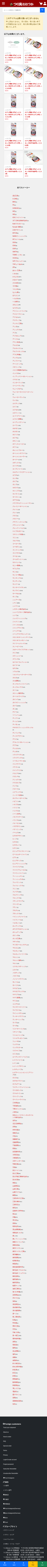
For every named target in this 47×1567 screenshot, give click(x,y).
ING (14, 214)
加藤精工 (15, 1139)
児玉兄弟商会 (17, 1123)
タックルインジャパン (20, 684)
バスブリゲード (18, 817)
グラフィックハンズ (19, 522)
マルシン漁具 (17, 960)
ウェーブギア (17, 389)
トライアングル (18, 758)
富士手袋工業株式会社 (20, 1176)
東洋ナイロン (17, 1248)
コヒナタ (15, 540)
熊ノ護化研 (16, 1317)
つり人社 (15, 289)
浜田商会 (15, 1295)
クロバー (15, 519)
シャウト (15, 606)
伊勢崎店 (7, 1504)
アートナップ (17, 364)
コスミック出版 (18, 534)
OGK (14, 242)
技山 (14, 1214)
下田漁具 (15, 1106)
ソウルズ (15, 671)
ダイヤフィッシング (19, 702)
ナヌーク (15, 789)
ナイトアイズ (17, 770)
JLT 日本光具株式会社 (20, 220)
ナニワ (15, 786)
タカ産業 (15, 681)
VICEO (15, 258)
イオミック (16, 367)
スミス (15, 653)
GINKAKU (16, 208)
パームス (15, 832)
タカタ (15, 678)
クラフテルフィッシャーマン (22, 503)
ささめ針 (15, 283)
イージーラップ (18, 386)
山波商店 (15, 1186)
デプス (15, 745)
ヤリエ (15, 1001)
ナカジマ (15, 773)
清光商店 (15, 1304)
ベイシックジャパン (19, 916)
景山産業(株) (17, 1229)
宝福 (14, 1167)
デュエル (15, 748)
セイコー (15, 665)
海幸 (14, 1301)
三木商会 (15, 1103)
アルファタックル (18, 351)
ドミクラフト (17, 764)
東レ (14, 1236)
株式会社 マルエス (19, 1270)
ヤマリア (15, 994)
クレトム (15, 509)
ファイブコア (17, 867)
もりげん (15, 308)
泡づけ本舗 (16, 1292)
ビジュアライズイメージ (21, 851)
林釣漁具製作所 (18, 1267)
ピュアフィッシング (19, 864)
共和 (14, 1127)
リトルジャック (18, 1035)
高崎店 (7, 1495)
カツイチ (15, 466)
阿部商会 (15, 1385)
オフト (15, 447)
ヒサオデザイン (18, 836)
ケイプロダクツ (18, 531)
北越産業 (15, 1142)
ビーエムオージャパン (20, 854)
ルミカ (15, 1054)
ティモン (15, 724)
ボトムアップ (17, 932)
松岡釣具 (15, 1260)
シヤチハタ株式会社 (19, 609)
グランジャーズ (18, 525)
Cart (42, 1565)
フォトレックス (18, 885)
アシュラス (16, 329)
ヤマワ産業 (16, 997)
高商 (14, 1398)
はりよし (15, 295)
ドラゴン (15, 767)
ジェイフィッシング (19, 618)
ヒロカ (15, 842)
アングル (15, 358)
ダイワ (15, 706)
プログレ (15, 910)
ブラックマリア (18, 901)
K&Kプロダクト (18, 224)
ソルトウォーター (8, 1539)
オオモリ (15, 428)
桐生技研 (15, 1276)
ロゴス (15, 1078)
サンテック (16, 581)
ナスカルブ (16, 783)
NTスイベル (16, 239)
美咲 (14, 1342)
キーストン (16, 497)
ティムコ (15, 721)
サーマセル (16, 593)
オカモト (15, 431)
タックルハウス (18, 687)
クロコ (15, 515)
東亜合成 (15, 1245)
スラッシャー (17, 656)
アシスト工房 (17, 323)
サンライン (16, 590)
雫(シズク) (16, 1388)
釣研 (14, 1376)
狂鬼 (14, 1320)
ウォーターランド (18, 397)
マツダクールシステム (20, 945)
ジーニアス (16, 631)
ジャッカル (16, 625)
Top (23, 1565)
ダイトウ (15, 699)
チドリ (15, 712)
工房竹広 (15, 1204)
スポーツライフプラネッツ (21, 649)
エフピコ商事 (17, 419)
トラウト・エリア (8, 1534)
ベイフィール (17, 920)
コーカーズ (16, 544)
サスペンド (16, 562)
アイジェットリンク (19, 311)
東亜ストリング (18, 1242)
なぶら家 (15, 292)
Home (4, 1565)
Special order (7, 1446)
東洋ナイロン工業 (18, 1251)
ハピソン (15, 801)
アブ (14, 333)
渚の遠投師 (16, 1310)
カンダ (15, 478)
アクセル (15, 317)
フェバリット (17, 882)
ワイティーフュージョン (21, 1087)
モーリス (15, 985)
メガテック (16, 973)
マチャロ (15, 941)
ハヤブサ (15, 804)
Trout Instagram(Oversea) (12, 1508)
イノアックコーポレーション (22, 376)
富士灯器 (15, 1179)
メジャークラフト (18, 979)
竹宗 (14, 1329)
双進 (14, 1148)
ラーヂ (15, 1026)
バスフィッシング (8, 1530)
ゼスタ (15, 668)
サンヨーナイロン (18, 587)
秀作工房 (15, 1326)
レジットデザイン (18, 1066)
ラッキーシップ (18, 1019)
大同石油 (15, 1155)
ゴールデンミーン (18, 559)
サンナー (15, 584)
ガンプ (15, 484)
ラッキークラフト (18, 1016)
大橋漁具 (15, 1158)
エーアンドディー (18, 422)
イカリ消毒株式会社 (19, 370)
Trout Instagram (9, 1478)
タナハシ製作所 (18, 693)
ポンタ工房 (16, 938)
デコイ (15, 739)
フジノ (15, 889)
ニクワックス (17, 792)
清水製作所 (16, 1307)
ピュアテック (17, 860)
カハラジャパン (18, 469)
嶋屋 (14, 1195)
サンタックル (17, 578)
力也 (14, 1136)
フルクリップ (17, 895)
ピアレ (15, 857)
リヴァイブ (16, 1050)
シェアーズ (16, 600)
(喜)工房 (15, 196)
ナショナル (16, 779)
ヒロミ (15, 848)
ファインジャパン (18, 873)
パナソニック (17, 829)
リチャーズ (16, 1032)
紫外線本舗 (16, 1338)
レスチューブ (17, 1069)
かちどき (15, 277)
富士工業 (15, 1173)
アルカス (15, 345)
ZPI (14, 267)
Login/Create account (10, 1459)
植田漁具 (15, 1279)
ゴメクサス (16, 553)
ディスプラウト (18, 736)
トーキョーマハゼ (18, 761)
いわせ (15, 273)
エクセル (15, 410)
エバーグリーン (18, 416)
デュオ (15, 751)
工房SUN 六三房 (18, 1198)
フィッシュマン (18, 876)
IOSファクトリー (18, 217)
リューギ (15, 1041)
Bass (6, 1518)
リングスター (17, 1047)
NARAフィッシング (19, 236)
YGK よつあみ (17, 264)
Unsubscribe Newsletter (10, 1473)
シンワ (15, 615)
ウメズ (15, 400)
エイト (15, 407)
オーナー (15, 459)
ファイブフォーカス (19, 870)
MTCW (15, 233)
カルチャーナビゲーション (21, 472)
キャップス (16, 491)
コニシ (15, 537)
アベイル (15, 339)
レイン (15, 1063)
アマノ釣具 (16, 342)
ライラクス (16, 1010)
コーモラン (16, 547)
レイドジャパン (18, 1060)
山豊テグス (16, 1192)
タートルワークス (18, 696)
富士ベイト (16, 1170)
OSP (14, 248)
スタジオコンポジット (20, 640)
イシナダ (15, 373)
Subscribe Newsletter (9, 1469)
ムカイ (15, 970)
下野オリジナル (18, 1109)
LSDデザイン (17, 230)
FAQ (4, 1441)
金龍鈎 (15, 1360)
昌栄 (14, 1223)
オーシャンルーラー (19, 456)
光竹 (14, 1120)
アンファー (16, 361)
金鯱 (14, 1357)
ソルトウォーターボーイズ (21, 674)
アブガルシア (17, 336)
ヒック (15, 839)
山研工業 (15, 1189)
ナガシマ (15, 776)
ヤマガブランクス (18, 991)
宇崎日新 (15, 1164)
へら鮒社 (15, 301)
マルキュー (16, 951)
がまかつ (15, 280)
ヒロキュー (16, 845)
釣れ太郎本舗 (17, 1366)
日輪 (14, 1217)
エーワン (15, 425)
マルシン (15, 957)
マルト (15, 963)
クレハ (15, 512)
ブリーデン (16, 904)
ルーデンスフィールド (20, 1057)
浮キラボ (15, 1298)
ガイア (15, 481)
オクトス (15, 434)
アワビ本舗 (16, 354)
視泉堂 (15, 1345)
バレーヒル (16, 823)
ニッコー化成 (17, 795)
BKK (14, 202)
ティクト (15, 718)
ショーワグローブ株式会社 (21, 612)
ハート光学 (16, 814)
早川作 (15, 1220)
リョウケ (15, 1044)
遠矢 (14, 1354)
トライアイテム (18, 755)
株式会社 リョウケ (19, 1273)
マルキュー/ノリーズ (19, 954)
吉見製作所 (16, 1152)
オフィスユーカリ (18, 444)
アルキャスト (17, 348)
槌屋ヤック (16, 1285)
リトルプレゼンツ (18, 1038)
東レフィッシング (18, 1239)
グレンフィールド (18, 528)
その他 (15, 286)
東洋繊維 (15, 1254)
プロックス (16, 913)
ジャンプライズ (18, 628)
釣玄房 (15, 1370)
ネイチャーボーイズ (19, 798)
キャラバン (16, 494)
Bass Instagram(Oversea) (12, 1513)
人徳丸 (15, 1112)
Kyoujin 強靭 (17, 227)
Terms (5, 1450)
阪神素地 (15, 1382)
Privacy (5, 1455)
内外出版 (15, 1130)
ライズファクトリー (19, 1007)
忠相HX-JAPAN (18, 1211)
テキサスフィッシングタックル (23, 727)
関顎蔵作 (15, 1379)
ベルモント (16, 923)
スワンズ (15, 659)
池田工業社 (16, 1289)
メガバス (15, 976)
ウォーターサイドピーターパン (23, 392)
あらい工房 (16, 270)
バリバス (15, 820)
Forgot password (8, 1464)
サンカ (15, 572)
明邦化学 (15, 1226)
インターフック (18, 382)
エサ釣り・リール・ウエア (11, 1544)
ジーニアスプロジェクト (21, 634)
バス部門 (6, 1485)
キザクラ (15, 488)
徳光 (14, 1208)
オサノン (15, 441)
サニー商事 (16, 565)
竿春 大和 (16, 1332)
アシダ (15, 326)
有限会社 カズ (17, 1233)
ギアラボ (15, 500)
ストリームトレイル (19, 643)
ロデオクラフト (18, 1081)
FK (13, 205)
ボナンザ (15, 935)
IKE (14, 211)
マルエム (15, 948)
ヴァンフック (17, 1096)
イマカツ (15, 379)
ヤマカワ (15, 988)
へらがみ (15, 298)
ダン (14, 709)
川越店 (7, 1499)
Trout (6, 1522)
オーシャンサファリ (19, 453)
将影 (14, 1183)
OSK (14, 245)
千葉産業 (15, 1145)
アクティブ (16, 320)
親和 (14, 1348)
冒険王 (15, 1133)
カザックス (16, 463)
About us (6, 1432)
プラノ (15, 907)
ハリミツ (15, 807)
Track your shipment (9, 1427)
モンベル (15, 982)
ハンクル (15, 811)
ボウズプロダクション (20, 929)
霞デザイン (16, 1394)
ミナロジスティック (19, 966)
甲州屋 (15, 1323)
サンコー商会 (17, 575)
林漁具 (15, 1264)
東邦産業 (15, 1257)
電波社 (15, 1391)
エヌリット (16, 413)
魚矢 (14, 1404)
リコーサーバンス (18, 1029)
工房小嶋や (16, 1201)
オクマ (15, 438)
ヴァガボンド (17, 1090)
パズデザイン (17, 826)
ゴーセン (15, 556)
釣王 (14, 1373)
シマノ (15, 603)
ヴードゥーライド (18, 1099)
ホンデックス (17, 926)
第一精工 (15, 1335)
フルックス (16, 898)
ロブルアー (16, 1084)
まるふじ (15, 305)
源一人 (15, 1313)
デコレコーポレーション (21, 742)
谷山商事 (15, 1351)
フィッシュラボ (18, 879)
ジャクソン (16, 621)
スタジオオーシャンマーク (21, 637)
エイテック (16, 403)
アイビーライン (18, 314)
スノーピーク (17, 646)
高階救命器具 (17, 1401)
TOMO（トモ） (18, 255)
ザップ (15, 597)
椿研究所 (15, 1282)
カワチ (15, 475)
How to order (7, 1437)
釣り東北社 (16, 1363)
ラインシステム (18, 1013)
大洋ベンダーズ (18, 1161)
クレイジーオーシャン (20, 506)
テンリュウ (16, 733)
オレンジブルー (18, 450)
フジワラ (15, 892)
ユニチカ (15, 1004)
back (14, 1565)
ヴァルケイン (17, 1093)
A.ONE (15, 199)
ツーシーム (16, 715)
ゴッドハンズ (17, 550)
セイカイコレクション (20, 662)
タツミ (15, 690)
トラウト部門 (7, 1490)
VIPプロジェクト (18, 261)
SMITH (15, 252)
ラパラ (15, 1022)
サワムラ (15, 568)
